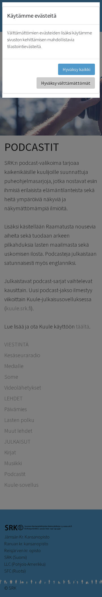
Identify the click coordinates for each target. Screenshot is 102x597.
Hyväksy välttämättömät (65, 83)
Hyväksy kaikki (76, 69)
